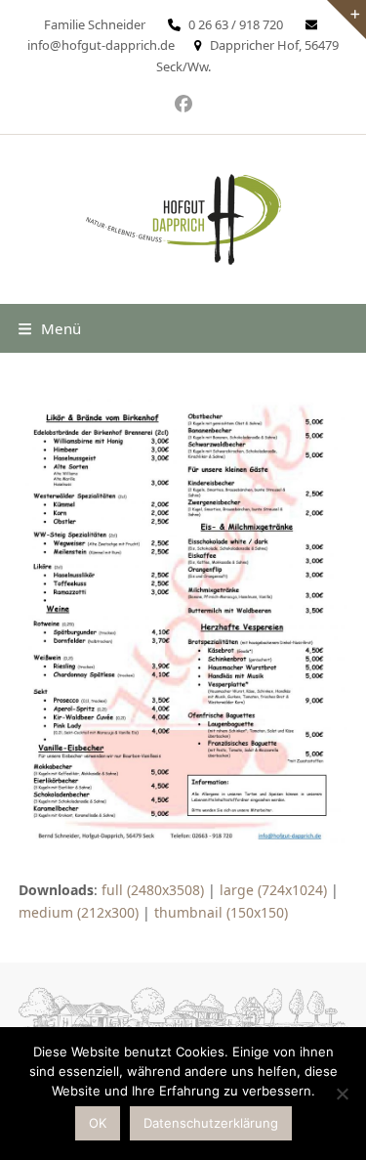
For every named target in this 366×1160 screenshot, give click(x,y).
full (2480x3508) (153, 890)
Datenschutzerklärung (210, 1123)
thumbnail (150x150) (221, 912)
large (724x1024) (273, 890)
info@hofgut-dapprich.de (101, 45)
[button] (50, 328)
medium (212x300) (79, 912)
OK (97, 1123)
